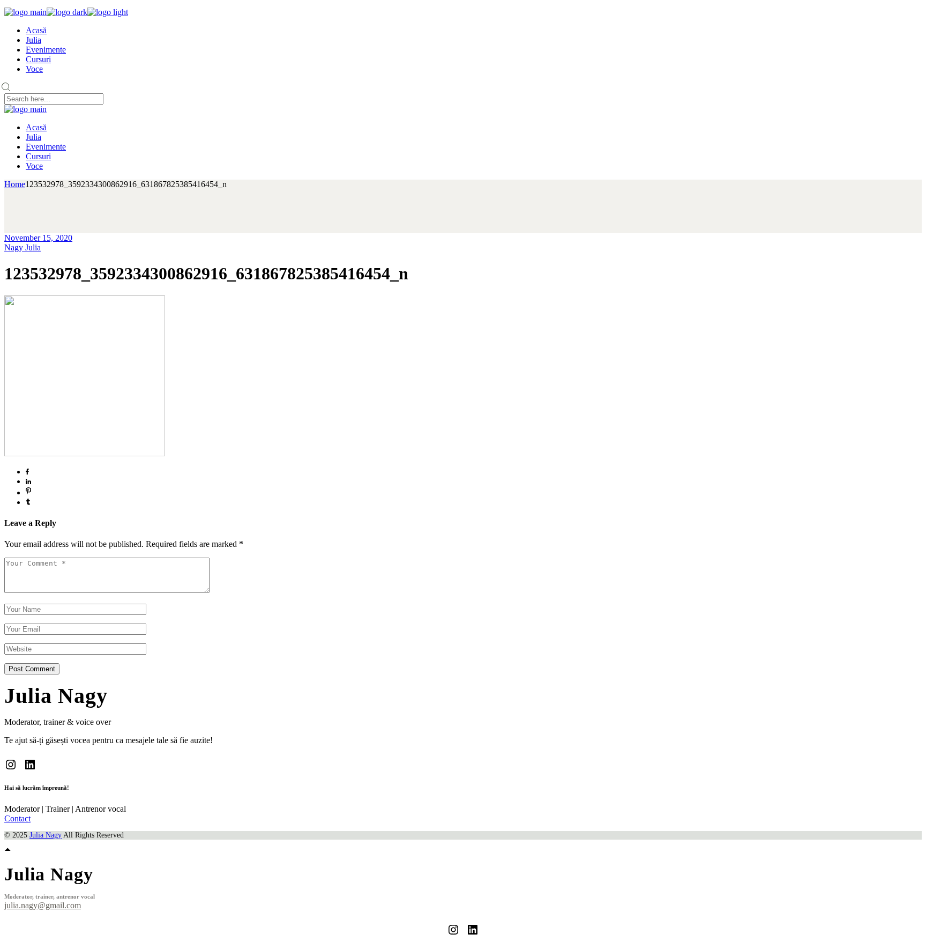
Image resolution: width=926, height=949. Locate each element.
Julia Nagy (45, 835)
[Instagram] (10, 764)
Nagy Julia (22, 247)
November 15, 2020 (38, 237)
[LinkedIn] (30, 764)
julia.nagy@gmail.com (42, 905)
